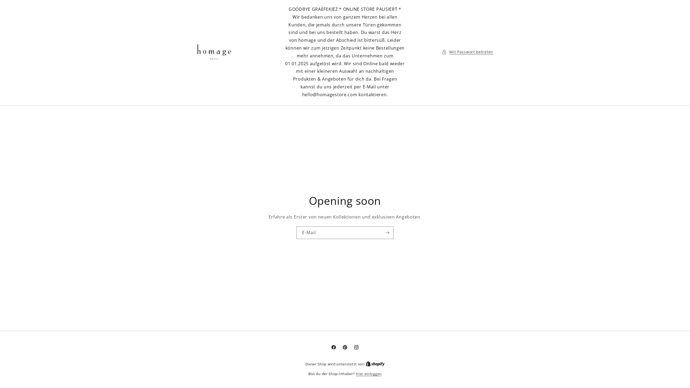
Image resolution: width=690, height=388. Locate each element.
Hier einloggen (369, 373)
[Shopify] (375, 364)
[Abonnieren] (387, 232)
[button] (467, 51)
